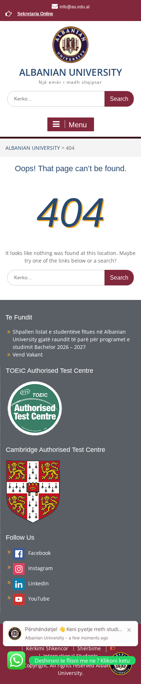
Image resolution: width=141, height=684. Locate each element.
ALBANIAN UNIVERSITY (70, 72)
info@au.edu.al (75, 6)
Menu (78, 125)
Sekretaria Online (35, 13)
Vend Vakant (28, 354)
